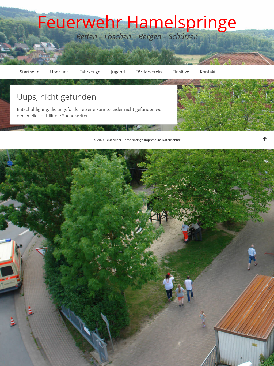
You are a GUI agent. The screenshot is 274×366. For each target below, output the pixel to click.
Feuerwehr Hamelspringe (137, 21)
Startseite (29, 72)
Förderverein (149, 72)
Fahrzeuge (89, 72)
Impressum (152, 139)
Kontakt (208, 72)
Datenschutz (171, 139)
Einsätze (181, 72)
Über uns (59, 72)
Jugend (118, 72)
